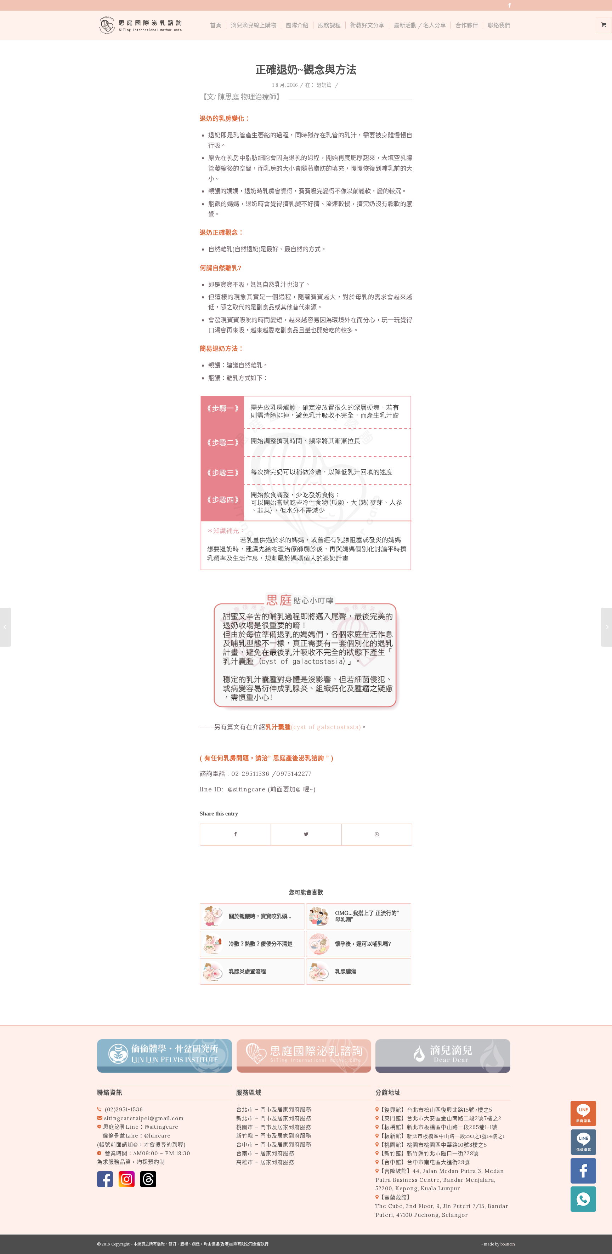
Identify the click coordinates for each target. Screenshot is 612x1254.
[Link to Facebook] (509, 5)
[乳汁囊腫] (606, 627)
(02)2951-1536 (124, 1109)
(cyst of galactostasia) (313, 727)
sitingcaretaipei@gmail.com (144, 1118)
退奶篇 (324, 85)
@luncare (157, 1135)
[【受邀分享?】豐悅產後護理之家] (5, 627)
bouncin (507, 1244)
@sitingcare (161, 1126)
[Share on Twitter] (306, 834)
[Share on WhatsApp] (377, 834)
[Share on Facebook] (235, 834)
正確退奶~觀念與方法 (306, 69)
